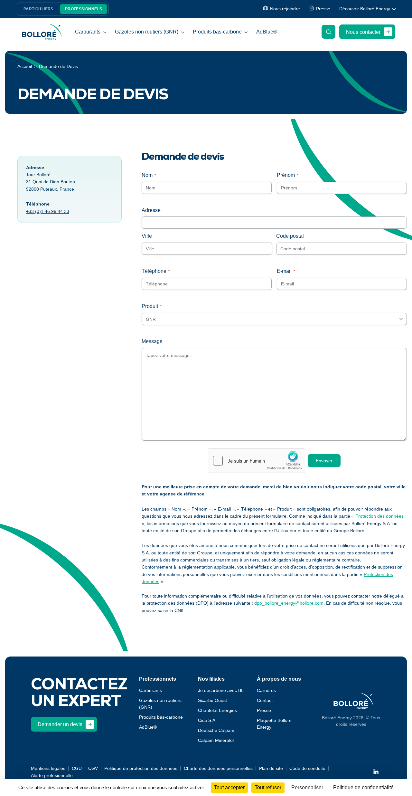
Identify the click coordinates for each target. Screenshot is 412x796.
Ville (147, 236)
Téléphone (156, 271)
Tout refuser (268, 787)
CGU (77, 768)
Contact (265, 700)
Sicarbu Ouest (212, 700)
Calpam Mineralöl (216, 740)
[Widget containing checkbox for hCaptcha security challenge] (256, 460)
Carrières (266, 690)
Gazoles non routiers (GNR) (146, 31)
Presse (264, 710)
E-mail (286, 271)
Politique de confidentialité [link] (363, 787)
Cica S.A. (207, 720)
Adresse (151, 210)
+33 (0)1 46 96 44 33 (47, 211)
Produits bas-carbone (217, 31)
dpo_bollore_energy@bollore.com (288, 603)
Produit (152, 306)
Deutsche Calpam (216, 730)
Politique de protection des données (140, 768)
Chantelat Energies (217, 710)
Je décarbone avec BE (221, 690)
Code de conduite (307, 768)
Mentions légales (48, 768)
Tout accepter (229, 787)
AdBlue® (266, 31)
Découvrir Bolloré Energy (364, 8)
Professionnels (83, 9)
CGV (93, 768)
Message (152, 341)
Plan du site (271, 768)
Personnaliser (307, 787)
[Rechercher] (328, 32)
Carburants (87, 31)
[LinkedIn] (376, 771)
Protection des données (379, 516)
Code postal (290, 236)
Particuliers (38, 9)
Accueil (24, 66)
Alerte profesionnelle (52, 775)
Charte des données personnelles (218, 768)
